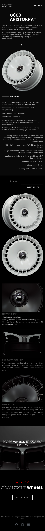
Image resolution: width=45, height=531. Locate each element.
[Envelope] (28, 524)
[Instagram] (22, 524)
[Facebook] (16, 524)
